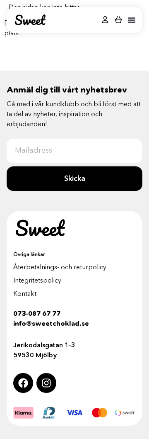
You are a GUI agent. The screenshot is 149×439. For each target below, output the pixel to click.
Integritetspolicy (37, 280)
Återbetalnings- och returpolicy (59, 266)
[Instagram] (46, 383)
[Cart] (118, 19)
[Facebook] (23, 383)
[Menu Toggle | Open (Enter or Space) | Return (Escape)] (131, 20)
